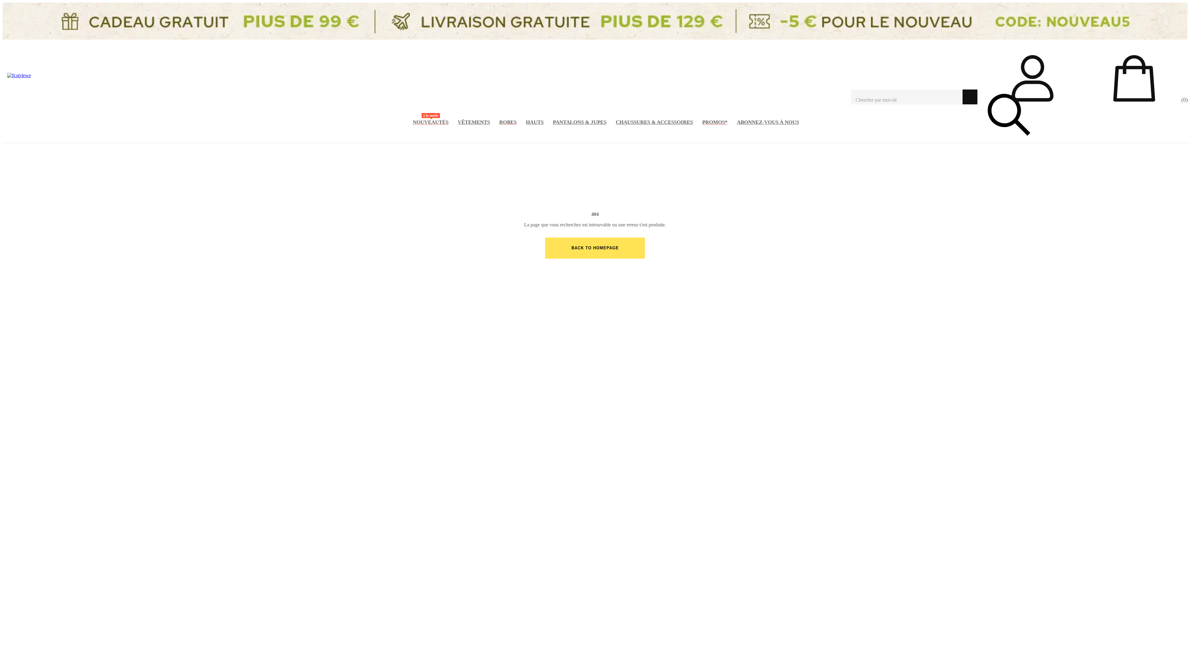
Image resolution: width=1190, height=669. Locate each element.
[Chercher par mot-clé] (907, 97)
